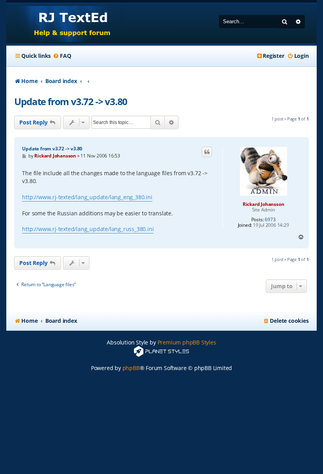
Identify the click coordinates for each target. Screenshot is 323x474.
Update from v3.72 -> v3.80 (70, 101)
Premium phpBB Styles (187, 342)
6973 (270, 219)
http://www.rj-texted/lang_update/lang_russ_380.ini (88, 229)
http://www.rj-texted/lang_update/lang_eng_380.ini (87, 197)
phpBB (131, 368)
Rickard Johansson (263, 204)
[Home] (64, 23)
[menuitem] (62, 56)
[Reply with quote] (207, 152)
